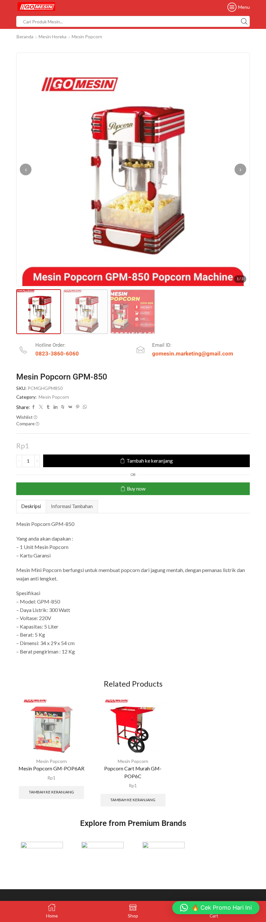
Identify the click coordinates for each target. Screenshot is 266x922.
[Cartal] (41, 853)
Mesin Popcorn (87, 36)
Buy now (136, 489)
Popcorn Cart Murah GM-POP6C (133, 772)
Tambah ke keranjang (150, 461)
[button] (216, 907)
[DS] (163, 853)
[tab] (31, 506)
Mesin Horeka (52, 36)
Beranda (25, 36)
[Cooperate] (102, 853)
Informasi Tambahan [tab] (72, 506)
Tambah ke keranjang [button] (51, 792)
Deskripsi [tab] (31, 506)
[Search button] (244, 21)
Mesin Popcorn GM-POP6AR (51, 768)
